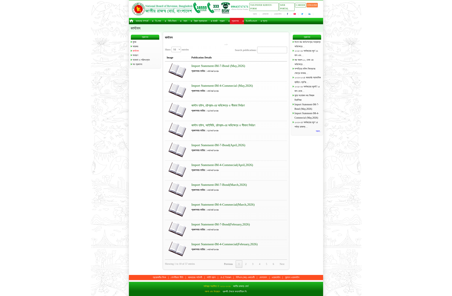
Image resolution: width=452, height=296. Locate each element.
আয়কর (135, 46)
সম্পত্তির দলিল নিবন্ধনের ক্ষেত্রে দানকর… (305, 70)
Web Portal (284, 7)
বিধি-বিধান (172, 21)
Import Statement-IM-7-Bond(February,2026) (220, 224)
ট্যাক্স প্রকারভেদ (200, 21)
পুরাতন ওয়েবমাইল (292, 277)
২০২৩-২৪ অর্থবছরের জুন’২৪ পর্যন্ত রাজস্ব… (306, 124)
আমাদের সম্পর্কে (142, 21)
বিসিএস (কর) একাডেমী (245, 277)
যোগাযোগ (265, 14)
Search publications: (246, 50)
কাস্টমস (136, 51)
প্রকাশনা (235, 21)
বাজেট (215, 21)
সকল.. (318, 131)
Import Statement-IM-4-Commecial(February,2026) (224, 244)
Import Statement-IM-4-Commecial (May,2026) (222, 85)
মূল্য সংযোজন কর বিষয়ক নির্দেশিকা (304, 97)
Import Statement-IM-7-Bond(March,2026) (219, 184)
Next (282, 264)
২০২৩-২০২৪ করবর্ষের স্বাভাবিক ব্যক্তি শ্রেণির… (308, 79)
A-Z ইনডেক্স (225, 277)
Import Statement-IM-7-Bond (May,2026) (218, 66)
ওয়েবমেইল (277, 14)
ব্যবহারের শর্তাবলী (195, 277)
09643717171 (239, 6)
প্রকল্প (222, 21)
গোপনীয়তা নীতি (177, 277)
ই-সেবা (158, 21)
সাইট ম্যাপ (211, 277)
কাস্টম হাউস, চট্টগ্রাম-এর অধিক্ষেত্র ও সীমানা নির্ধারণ (218, 105)
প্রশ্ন (255, 14)
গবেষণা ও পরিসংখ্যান (141, 60)
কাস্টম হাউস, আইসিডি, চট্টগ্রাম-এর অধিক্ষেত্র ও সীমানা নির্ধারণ (223, 125)
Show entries (177, 49)
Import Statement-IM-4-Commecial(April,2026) (222, 165)
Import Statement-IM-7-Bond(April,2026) (218, 145)
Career (300, 5)
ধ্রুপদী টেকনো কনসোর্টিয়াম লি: (235, 291)
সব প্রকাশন (137, 64)
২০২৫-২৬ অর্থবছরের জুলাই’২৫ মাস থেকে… (307, 88)
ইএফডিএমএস (251, 21)
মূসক (134, 42)
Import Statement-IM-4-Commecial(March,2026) (223, 204)
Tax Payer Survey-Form (261, 7)
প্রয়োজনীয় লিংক (159, 277)
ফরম (185, 21)
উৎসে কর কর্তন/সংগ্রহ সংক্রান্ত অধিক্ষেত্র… (308, 44)
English (312, 5)
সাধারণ (135, 55)
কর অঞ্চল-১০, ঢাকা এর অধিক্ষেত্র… (304, 62)
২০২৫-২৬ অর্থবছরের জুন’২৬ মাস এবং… (306, 53)
